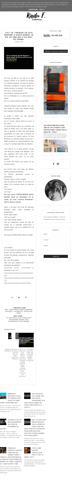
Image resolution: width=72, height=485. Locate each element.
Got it (41, 9)
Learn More (33, 9)
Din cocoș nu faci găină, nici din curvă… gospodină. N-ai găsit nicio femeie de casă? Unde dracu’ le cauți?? (34, 400)
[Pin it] (26, 297)
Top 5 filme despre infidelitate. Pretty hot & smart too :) (33, 452)
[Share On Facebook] (12, 297)
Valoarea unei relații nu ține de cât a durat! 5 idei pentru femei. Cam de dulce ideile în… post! (55, 129)
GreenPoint (26, 268)
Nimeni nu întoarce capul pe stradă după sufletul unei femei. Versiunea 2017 (10, 398)
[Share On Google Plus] (19, 297)
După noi (14, 270)
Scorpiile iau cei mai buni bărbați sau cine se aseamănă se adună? (11, 424)
